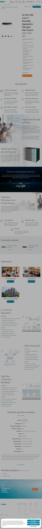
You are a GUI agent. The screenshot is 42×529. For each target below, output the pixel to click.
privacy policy (6, 522)
